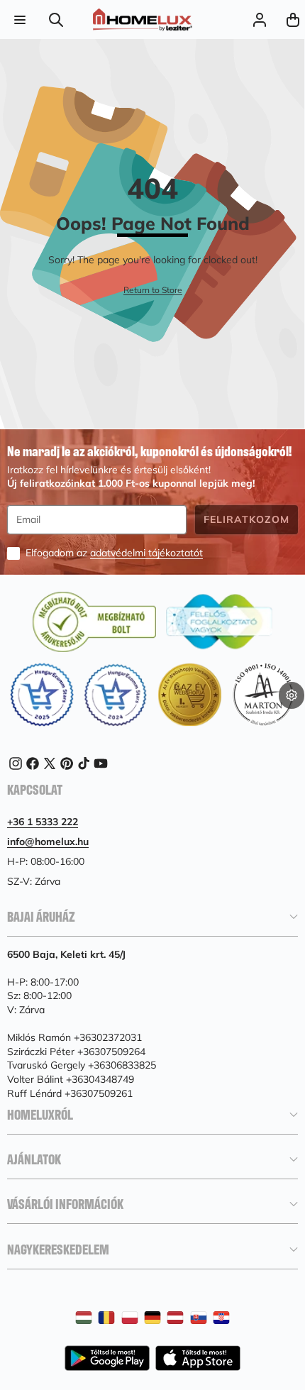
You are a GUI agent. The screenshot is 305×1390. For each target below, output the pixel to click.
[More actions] (291, 695)
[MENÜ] (19, 19)
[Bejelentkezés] (259, 19)
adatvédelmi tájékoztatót (146, 552)
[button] (292, 19)
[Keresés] (56, 19)
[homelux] (142, 20)
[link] (152, 291)
